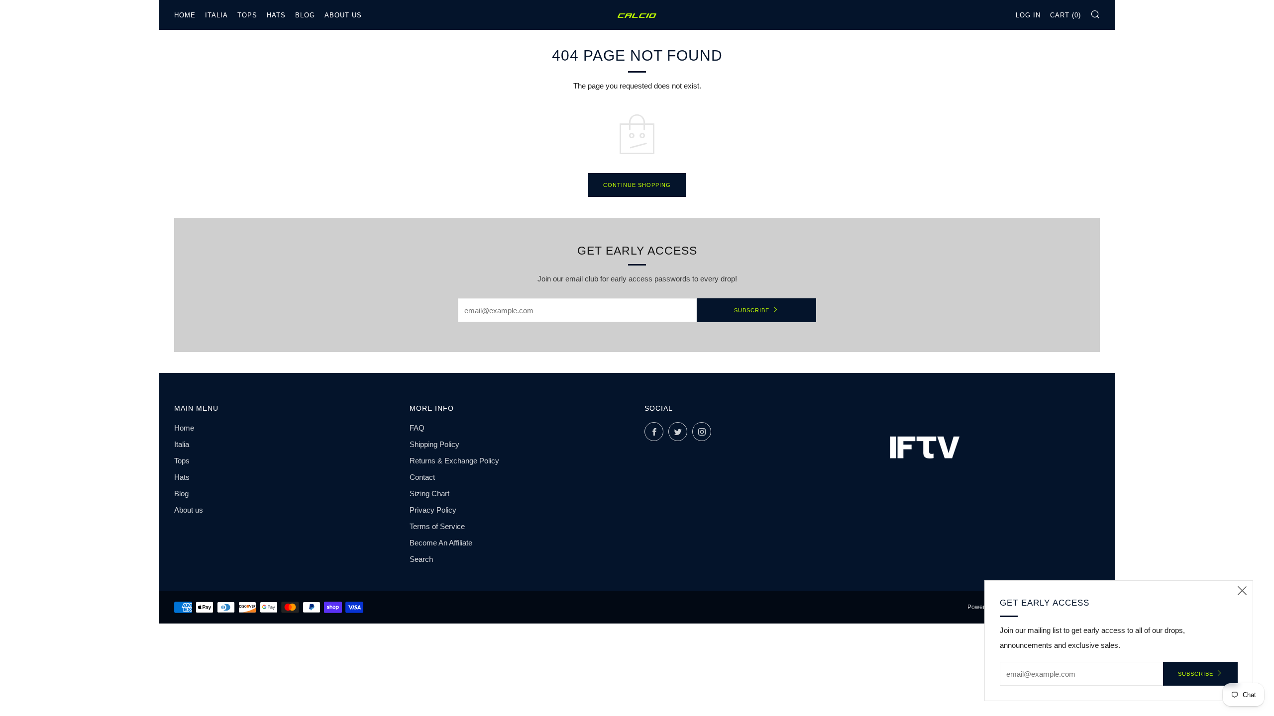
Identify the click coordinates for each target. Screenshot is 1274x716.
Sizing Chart (429, 493)
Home (185, 15)
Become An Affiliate (441, 542)
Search (421, 559)
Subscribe (751, 310)
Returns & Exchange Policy (454, 460)
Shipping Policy (434, 444)
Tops (247, 15)
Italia (216, 15)
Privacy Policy (433, 510)
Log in (1028, 15)
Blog (305, 15)
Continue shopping (637, 185)
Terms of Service (437, 526)
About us (343, 15)
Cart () (1065, 15)
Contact (422, 477)
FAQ (417, 428)
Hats (276, 15)
